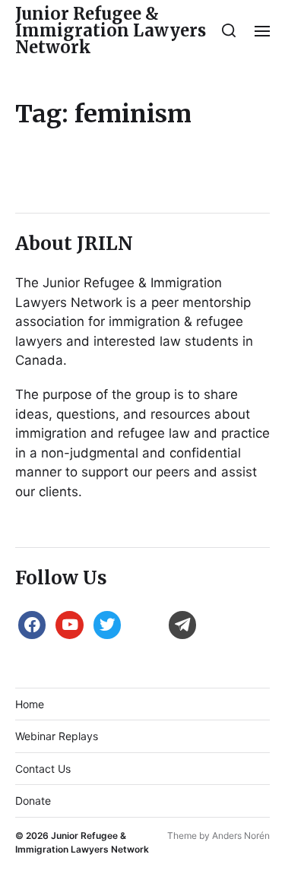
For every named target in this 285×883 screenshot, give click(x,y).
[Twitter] (107, 623)
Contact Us (43, 768)
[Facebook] (32, 623)
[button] (229, 30)
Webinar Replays (56, 736)
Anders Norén (241, 835)
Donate (33, 800)
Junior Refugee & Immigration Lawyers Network (110, 30)
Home (29, 704)
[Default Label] (69, 623)
